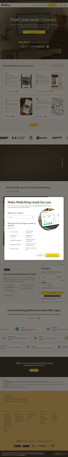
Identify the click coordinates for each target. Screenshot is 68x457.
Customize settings (59, 453)
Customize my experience (52, 255)
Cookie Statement (22, 455)
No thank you (40, 255)
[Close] (60, 200)
